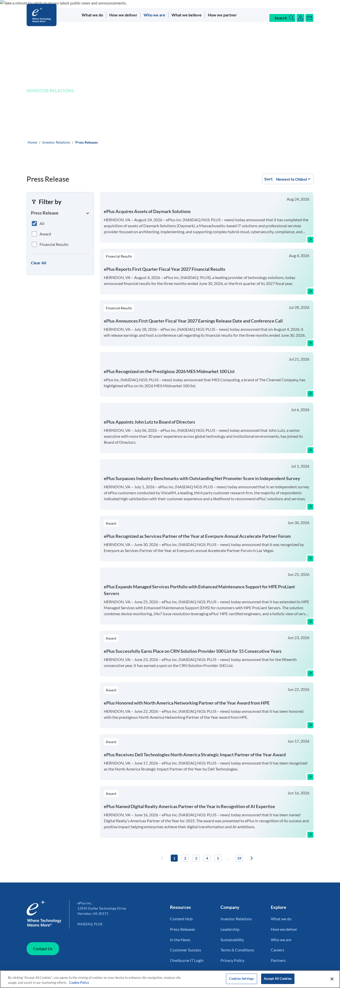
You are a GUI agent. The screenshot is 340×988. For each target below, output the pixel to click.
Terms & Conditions (237, 949)
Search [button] (281, 17)
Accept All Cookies (278, 979)
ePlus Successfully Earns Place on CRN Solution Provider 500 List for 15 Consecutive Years (193, 651)
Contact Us (43, 948)
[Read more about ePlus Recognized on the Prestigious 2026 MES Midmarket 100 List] (310, 394)
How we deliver (123, 14)
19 (239, 858)
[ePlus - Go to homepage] (42, 15)
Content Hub (181, 918)
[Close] (332, 978)
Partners (278, 960)
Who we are (154, 14)
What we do (92, 14)
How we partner (222, 14)
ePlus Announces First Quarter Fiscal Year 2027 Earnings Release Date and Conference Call (193, 321)
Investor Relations (56, 142)
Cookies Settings (241, 979)
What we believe (186, 14)
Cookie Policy (79, 983)
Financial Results (54, 244)
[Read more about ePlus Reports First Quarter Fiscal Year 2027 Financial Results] (310, 291)
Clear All (38, 262)
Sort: (268, 178)
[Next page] (252, 858)
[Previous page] (162, 858)
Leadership (230, 929)
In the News (180, 939)
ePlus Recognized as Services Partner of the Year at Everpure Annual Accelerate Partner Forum (197, 536)
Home (32, 142)
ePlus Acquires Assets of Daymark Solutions (147, 211)
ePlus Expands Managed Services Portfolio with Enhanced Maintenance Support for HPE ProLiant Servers (199, 590)
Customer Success (185, 949)
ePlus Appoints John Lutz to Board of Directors (149, 422)
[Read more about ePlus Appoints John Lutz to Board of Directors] (310, 450)
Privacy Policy (232, 960)
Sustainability (232, 939)
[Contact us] (309, 18)
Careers (277, 949)
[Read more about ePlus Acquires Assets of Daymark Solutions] (310, 240)
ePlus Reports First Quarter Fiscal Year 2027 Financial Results (164, 269)
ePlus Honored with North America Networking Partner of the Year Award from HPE (187, 703)
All (42, 223)
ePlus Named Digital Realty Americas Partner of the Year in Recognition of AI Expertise (189, 806)
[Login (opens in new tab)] (300, 18)
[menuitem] (92, 15)
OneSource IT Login (187, 960)
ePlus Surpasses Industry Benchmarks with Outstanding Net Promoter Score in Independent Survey (202, 478)
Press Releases (182, 929)
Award (45, 233)
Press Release (44, 213)
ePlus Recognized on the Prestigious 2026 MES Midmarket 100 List (169, 371)
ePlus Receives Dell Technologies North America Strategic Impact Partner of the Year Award (195, 754)
